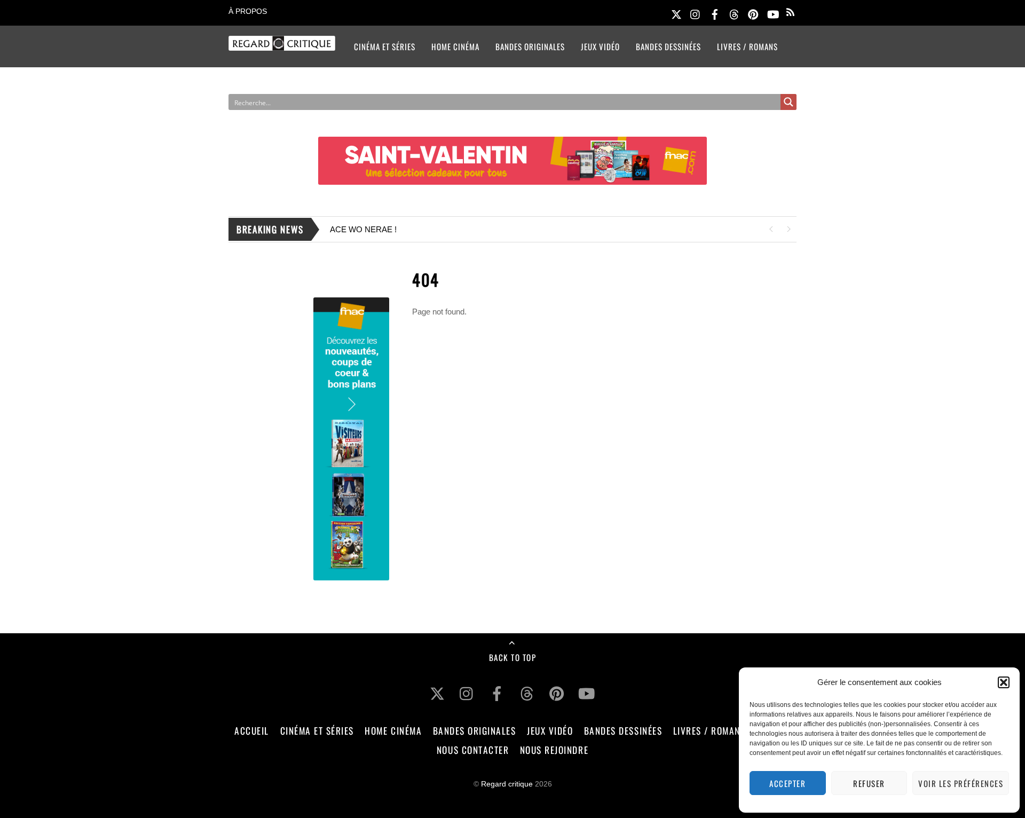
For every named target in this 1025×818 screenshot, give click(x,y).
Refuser (869, 783)
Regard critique (507, 784)
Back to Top (513, 657)
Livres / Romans (747, 46)
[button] (1003, 682)
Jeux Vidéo (600, 46)
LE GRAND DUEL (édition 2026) (535, 229)
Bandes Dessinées (668, 46)
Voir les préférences (960, 783)
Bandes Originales (530, 46)
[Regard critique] (281, 44)
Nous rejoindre (554, 750)
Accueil (251, 730)
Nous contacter (473, 750)
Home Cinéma (455, 46)
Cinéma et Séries (384, 46)
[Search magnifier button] (788, 102)
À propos (247, 11)
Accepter (787, 783)
